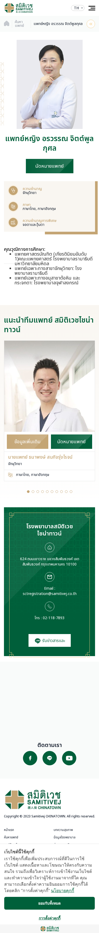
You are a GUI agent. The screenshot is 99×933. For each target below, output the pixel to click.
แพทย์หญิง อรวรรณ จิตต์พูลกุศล (58, 24)
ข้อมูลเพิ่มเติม (27, 441)
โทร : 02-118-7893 (49, 618)
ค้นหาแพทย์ (11, 837)
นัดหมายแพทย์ (49, 166)
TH (76, 8)
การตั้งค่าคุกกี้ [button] (49, 918)
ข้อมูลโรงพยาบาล (65, 837)
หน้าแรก (9, 830)
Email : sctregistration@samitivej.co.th (50, 591)
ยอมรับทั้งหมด (49, 903)
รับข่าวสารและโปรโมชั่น (53, 642)
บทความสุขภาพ (63, 830)
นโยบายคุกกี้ (62, 890)
